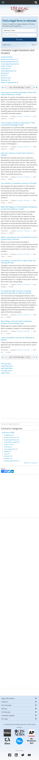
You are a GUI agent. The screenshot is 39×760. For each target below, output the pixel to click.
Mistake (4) (5, 73)
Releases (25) (5, 80)
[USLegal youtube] (29, 755)
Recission (27, 116)
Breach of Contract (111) (9, 59)
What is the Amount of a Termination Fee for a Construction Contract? (19, 238)
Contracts (20, 116)
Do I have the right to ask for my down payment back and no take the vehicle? (16, 292)
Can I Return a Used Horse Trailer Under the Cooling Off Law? (18, 261)
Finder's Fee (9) (6, 66)
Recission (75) (6, 78)
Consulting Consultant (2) (10, 64)
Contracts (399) (8, 432)
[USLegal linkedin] (16, 755)
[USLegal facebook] (9, 755)
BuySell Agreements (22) (9, 61)
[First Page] (2, 87)
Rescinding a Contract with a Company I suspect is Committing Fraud (16, 322)
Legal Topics (5, 373)
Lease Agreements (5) (8, 71)
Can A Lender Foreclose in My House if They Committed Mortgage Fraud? (18, 124)
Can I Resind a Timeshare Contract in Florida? (18, 183)
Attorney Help (6, 364)
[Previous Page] (5, 87)
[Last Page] (36, 87)
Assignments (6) (6, 57)
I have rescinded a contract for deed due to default (18, 338)
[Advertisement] (19, 397)
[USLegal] (19, 7)
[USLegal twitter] (22, 755)
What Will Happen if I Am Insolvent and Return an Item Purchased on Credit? (19, 208)
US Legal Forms (6, 371)
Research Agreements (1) (10, 82)
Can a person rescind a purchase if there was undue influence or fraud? (18, 93)
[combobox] (19, 37)
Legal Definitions (7, 366)
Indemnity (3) (5, 68)
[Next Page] (34, 87)
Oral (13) (4, 75)
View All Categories (32, 463)
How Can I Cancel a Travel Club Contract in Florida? (17, 154)
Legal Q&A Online (7, 368)
